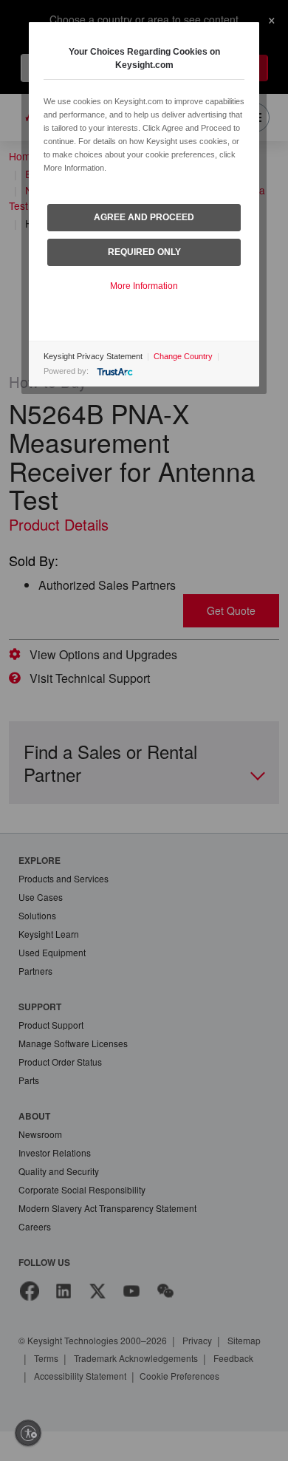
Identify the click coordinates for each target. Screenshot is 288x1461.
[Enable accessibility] (28, 1433)
